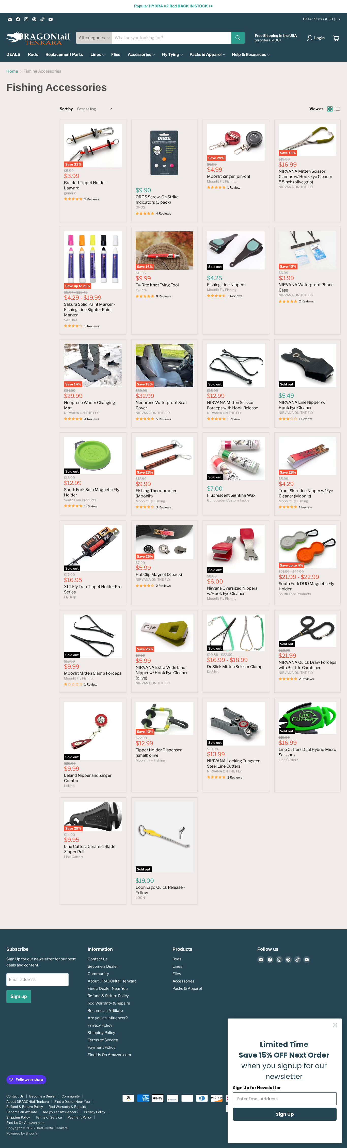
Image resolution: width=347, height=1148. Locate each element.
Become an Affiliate (105, 1010)
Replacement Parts (64, 54)
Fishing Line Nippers (226, 284)
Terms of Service (103, 1040)
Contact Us (98, 959)
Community (98, 974)
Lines (96, 54)
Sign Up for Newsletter (257, 1088)
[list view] (337, 108)
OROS (140, 207)
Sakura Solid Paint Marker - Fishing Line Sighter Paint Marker (89, 309)
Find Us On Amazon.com (109, 1055)
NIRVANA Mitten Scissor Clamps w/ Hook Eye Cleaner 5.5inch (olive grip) (305, 176)
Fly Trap (70, 597)
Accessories (140, 54)
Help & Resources (249, 54)
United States (320, 19)
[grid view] (330, 108)
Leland (69, 786)
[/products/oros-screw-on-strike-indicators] (165, 153)
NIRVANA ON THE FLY (296, 187)
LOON (140, 898)
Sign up (18, 996)
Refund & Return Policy (108, 996)
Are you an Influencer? (108, 1018)
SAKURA (70, 320)
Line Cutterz (288, 760)
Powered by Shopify (22, 1133)
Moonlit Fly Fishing (221, 181)
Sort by (66, 109)
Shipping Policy (101, 1032)
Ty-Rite (141, 290)
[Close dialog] (335, 1025)
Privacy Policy (100, 1025)
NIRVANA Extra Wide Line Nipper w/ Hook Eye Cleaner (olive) (162, 673)
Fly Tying (171, 54)
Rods (33, 54)
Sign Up (285, 1114)
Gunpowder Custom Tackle (228, 500)
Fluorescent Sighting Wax (231, 495)
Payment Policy (101, 1047)
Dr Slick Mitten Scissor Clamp (235, 666)
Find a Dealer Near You (108, 988)
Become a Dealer (103, 966)
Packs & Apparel (206, 54)
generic (70, 193)
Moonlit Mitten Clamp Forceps (92, 673)
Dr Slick (212, 672)
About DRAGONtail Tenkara (112, 981)
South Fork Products (80, 500)
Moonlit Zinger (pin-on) (228, 176)
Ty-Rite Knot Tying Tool (157, 285)
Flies (115, 54)
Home (12, 71)
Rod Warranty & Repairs (109, 1003)
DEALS (13, 54)
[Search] (238, 38)
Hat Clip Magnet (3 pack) (159, 574)
